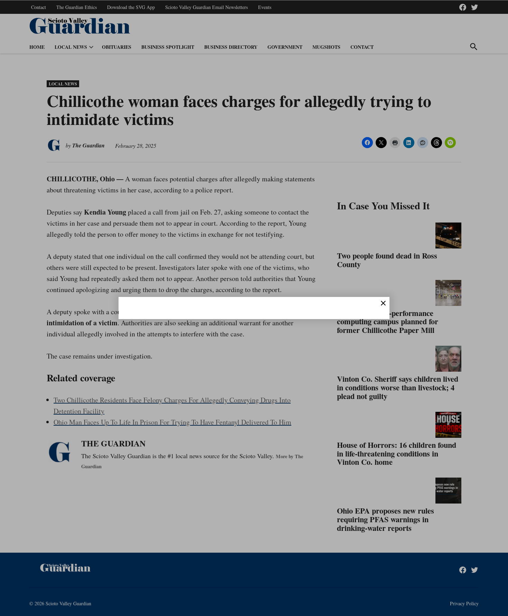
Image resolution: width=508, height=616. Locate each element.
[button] (254, 308)
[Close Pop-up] (383, 303)
